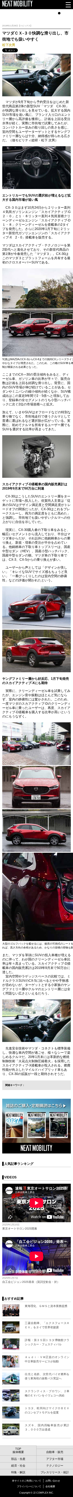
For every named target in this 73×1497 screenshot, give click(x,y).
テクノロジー (54, 1465)
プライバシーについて (29, 1486)
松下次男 (8, 45)
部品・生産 (18, 1458)
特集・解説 (18, 1472)
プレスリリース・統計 (55, 1472)
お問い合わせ (52, 1480)
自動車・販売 (54, 1452)
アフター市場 (54, 1458)
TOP (18, 1448)
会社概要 (50, 1486)
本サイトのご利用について (26, 1480)
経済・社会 (18, 1465)
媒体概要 (18, 1452)
